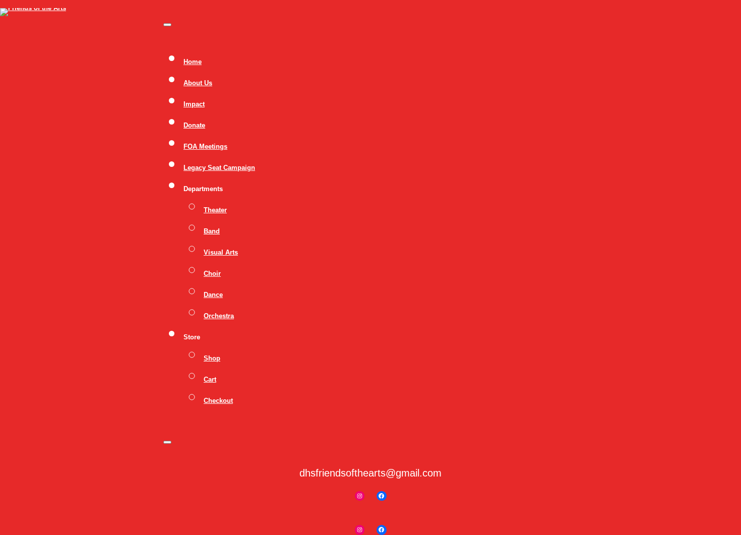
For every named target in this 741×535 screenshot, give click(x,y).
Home (192, 62)
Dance (213, 295)
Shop (212, 358)
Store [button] (191, 337)
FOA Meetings (205, 146)
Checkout (218, 400)
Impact (194, 104)
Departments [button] (203, 189)
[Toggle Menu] (167, 24)
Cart (210, 379)
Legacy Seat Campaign (219, 167)
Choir (212, 273)
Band (212, 231)
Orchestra (219, 316)
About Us (197, 83)
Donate (194, 125)
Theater (215, 210)
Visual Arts (221, 252)
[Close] (167, 442)
